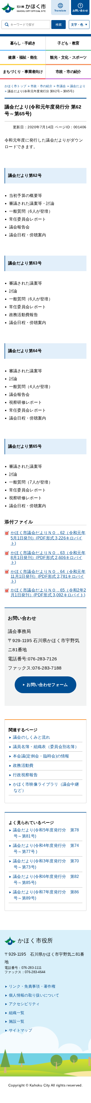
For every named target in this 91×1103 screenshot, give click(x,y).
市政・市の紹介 (41, 86)
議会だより (78, 86)
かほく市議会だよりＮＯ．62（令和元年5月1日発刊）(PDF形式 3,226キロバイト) (48, 538)
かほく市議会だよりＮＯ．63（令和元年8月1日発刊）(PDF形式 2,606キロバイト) (48, 558)
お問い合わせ (80, 10)
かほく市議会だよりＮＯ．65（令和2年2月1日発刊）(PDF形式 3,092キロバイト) (48, 592)
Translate (60, 10)
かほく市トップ (15, 86)
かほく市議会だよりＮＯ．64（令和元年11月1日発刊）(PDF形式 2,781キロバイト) (48, 576)
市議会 (61, 86)
